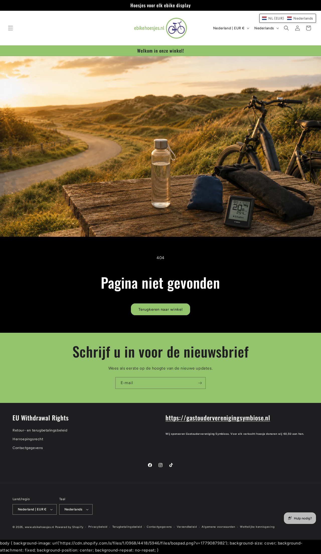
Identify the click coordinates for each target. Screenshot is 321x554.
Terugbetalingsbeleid (127, 526)
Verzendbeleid (187, 526)
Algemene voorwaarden (218, 526)
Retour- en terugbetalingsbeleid (40, 430)
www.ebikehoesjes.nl (39, 527)
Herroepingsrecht (28, 439)
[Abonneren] (199, 383)
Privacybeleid (97, 526)
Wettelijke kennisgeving (257, 526)
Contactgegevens (28, 448)
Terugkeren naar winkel (160, 309)
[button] (10, 28)
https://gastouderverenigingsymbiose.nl (218, 417)
